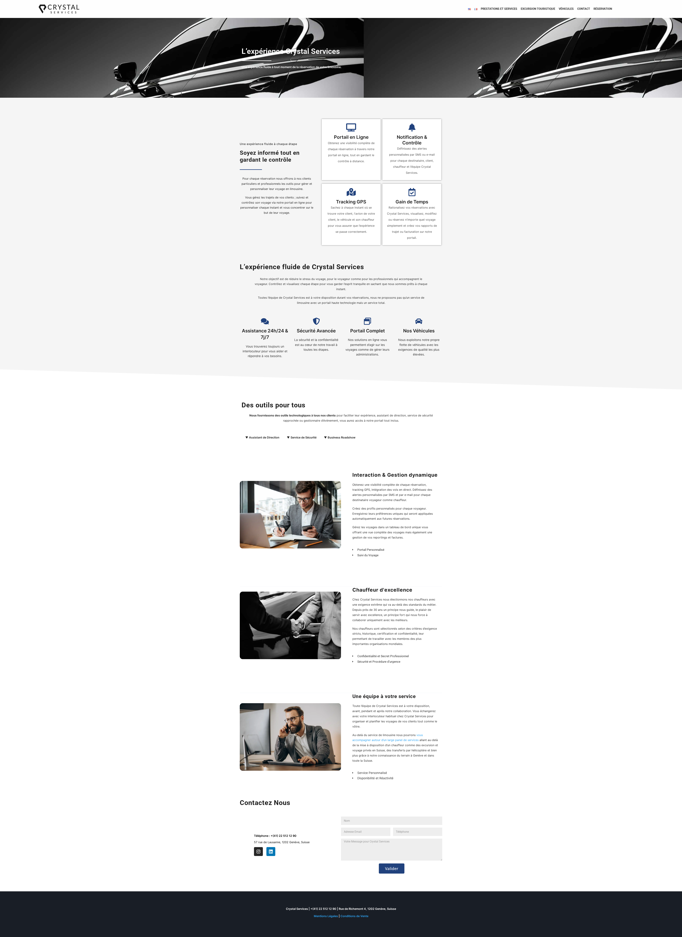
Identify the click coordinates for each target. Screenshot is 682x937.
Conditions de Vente (354, 916)
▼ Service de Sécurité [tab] (301, 437)
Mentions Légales (326, 916)
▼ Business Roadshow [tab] (339, 437)
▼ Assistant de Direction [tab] (262, 437)
